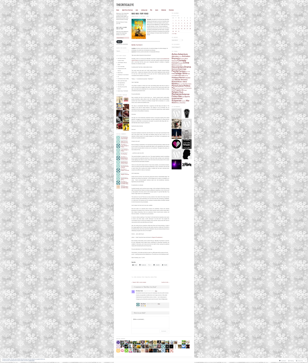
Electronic (175, 69)
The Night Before (121, 82)
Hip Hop (186, 75)
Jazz (173, 80)
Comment (163, 331)
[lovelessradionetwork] (177, 144)
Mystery (175, 83)
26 (184, 28)
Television (163, 10)
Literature (171, 10)
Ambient (180, 56)
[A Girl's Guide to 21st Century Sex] (126, 107)
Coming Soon (144, 10)
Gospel (173, 75)
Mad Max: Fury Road (136, 45)
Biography (176, 58)
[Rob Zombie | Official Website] (187, 164)
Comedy (182, 60)
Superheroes (177, 98)
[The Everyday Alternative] (187, 113)
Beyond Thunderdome (157, 237)
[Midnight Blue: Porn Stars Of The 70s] (119, 106)
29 (173, 31)
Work (179, 102)
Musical (175, 81)
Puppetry (178, 90)
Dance (173, 65)
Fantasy (182, 71)
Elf (118, 76)
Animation (186, 56)
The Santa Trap (121, 84)
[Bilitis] (126, 114)
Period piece (178, 85)
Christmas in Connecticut (123, 74)
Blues (186, 58)
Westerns (175, 102)
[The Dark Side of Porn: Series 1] (126, 120)
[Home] (119, 113)
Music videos (182, 81)
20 (187, 25)
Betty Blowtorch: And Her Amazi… (124, 158)
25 (181, 28)
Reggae (185, 90)
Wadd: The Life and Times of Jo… (125, 142)
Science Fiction (154, 277)
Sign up (119, 41)
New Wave (185, 84)
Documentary (178, 66)
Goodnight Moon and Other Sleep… (125, 183)
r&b (182, 90)
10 (178, 23)
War (187, 100)
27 (187, 28)
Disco (181, 65)
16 (176, 25)
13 (187, 23)
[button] (139, 29)
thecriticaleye (125, 4)
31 (178, 31)
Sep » (175, 33)
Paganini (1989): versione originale (139, 282)
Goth (176, 75)
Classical (174, 61)
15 (173, 25)
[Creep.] (187, 154)
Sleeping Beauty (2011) (124, 179)
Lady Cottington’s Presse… (125, 146)
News (137, 10)
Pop (173, 87)
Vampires (184, 101)
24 (178, 28)
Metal (186, 80)
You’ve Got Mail (121, 66)
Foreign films (147, 277)
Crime (143, 277)
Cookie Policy (31, 360)
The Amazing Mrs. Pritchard (125, 166)
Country (181, 63)
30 (176, 31)
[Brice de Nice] (126, 127)
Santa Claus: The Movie (123, 91)
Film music (188, 71)
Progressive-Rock (182, 88)
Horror (182, 77)
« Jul (173, 33)
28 (190, 28)
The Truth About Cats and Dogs (124, 138)
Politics (187, 85)
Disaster (177, 65)
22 (173, 28)
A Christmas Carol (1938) (123, 78)
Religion (175, 91)
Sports (187, 96)
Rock (181, 92)
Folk (173, 73)
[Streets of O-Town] (177, 164)
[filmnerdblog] (187, 124)
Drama (187, 66)
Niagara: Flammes (125, 170)
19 (184, 25)
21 (190, 25)
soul (183, 97)
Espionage (182, 69)
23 (176, 28)
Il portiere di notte (165, 282)
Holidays (175, 77)
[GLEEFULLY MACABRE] (177, 124)
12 (184, 23)
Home (117, 10)
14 (190, 23)
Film (151, 10)
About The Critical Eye (127, 10)
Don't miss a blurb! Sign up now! (121, 28)
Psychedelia (189, 88)
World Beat (182, 102)
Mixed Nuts (120, 72)
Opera (189, 84)
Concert (175, 62)
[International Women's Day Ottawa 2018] (177, 154)
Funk (188, 73)
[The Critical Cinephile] (187, 144)
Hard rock (181, 75)
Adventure (139, 277)
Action (135, 277)
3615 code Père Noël (122, 80)
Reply (156, 290)
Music (156, 10)
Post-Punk (177, 88)
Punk (173, 90)
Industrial (187, 78)
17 (178, 25)
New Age (180, 84)
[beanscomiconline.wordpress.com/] (187, 134)
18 (181, 25)
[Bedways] (126, 100)
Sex (180, 96)
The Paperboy (124, 154)
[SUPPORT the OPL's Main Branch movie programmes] (177, 113)
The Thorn (143, 16)
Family (175, 70)
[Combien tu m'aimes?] (119, 126)
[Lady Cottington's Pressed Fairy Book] (119, 100)
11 (181, 23)
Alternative (175, 56)
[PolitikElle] (177, 134)
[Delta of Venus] (119, 119)
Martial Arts (179, 79)
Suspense (176, 100)
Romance (177, 94)
